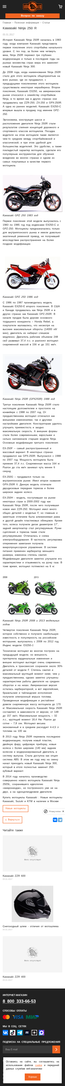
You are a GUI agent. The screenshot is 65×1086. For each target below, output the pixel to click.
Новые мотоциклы (15, 809)
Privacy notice (54, 811)
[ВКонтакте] (55, 820)
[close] (63, 811)
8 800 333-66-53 (19, 1001)
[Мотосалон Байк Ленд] (32, 6)
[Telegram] (60, 820)
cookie (38, 1065)
